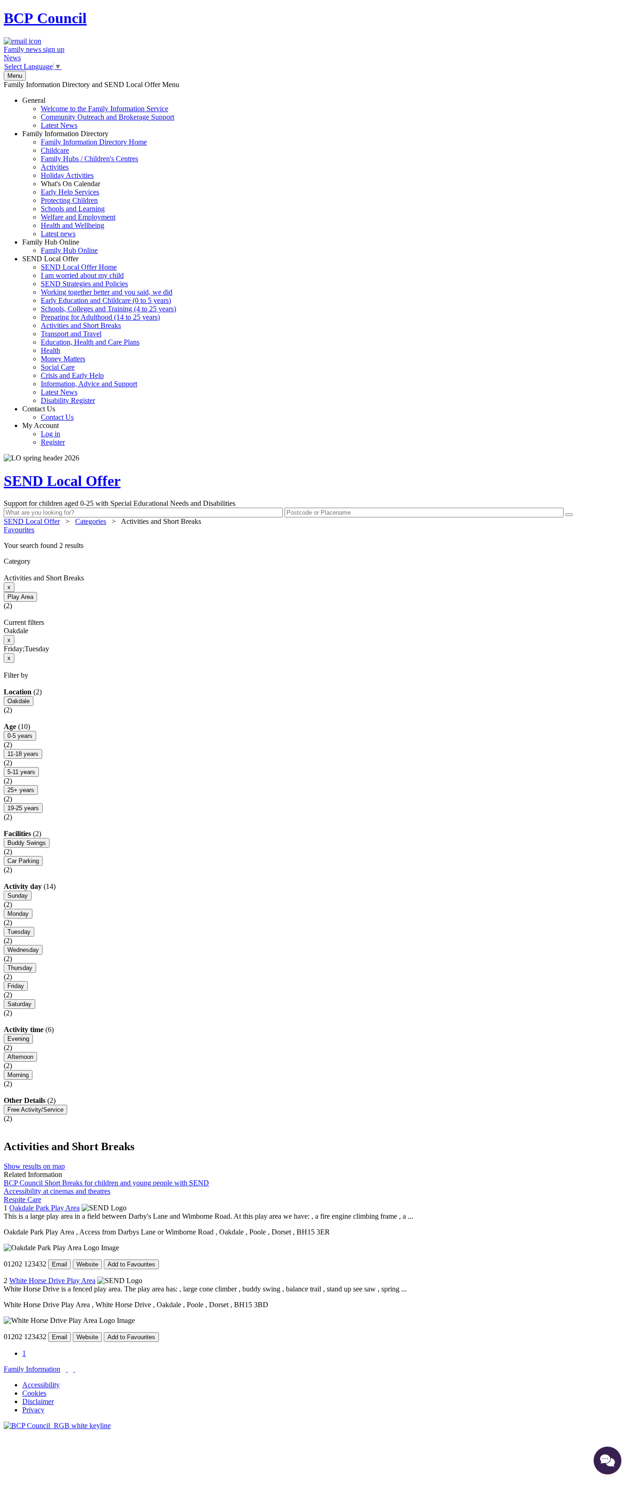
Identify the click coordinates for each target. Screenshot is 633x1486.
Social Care (58, 367)
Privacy (33, 1410)
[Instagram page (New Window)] (74, 1369)
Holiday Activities (67, 175)
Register (53, 442)
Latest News (59, 125)
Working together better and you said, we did (106, 292)
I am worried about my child (82, 275)
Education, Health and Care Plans (90, 342)
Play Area (20, 596)
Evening (18, 1038)
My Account (43, 434)
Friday (15, 985)
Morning (18, 1074)
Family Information (32, 1369)
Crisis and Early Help (72, 375)
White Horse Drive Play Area (52, 1281)
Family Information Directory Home (94, 142)
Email (59, 1264)
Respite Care (22, 1199)
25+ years (20, 790)
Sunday (17, 895)
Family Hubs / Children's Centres (89, 159)
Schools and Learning (73, 209)
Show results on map (34, 1166)
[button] (316, 546)
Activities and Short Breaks (81, 325)
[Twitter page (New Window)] (67, 1369)
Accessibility (41, 1385)
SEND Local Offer (99, 329)
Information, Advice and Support (89, 384)
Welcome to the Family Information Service (104, 109)
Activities (55, 167)
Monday (18, 913)
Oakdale (18, 701)
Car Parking (23, 860)
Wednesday (23, 949)
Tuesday (19, 931)
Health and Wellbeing (72, 225)
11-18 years (22, 753)
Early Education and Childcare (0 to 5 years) (106, 300)
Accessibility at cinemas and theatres (57, 1191)
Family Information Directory (84, 184)
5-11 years (21, 771)
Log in (50, 434)
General (98, 112)
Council (45, 18)
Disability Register (68, 400)
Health (50, 350)
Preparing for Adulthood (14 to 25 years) (100, 317)
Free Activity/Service (35, 1109)
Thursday (19, 967)
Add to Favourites (131, 1264)
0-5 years (19, 735)
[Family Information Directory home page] (57, 1425)
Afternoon (20, 1056)
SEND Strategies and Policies (84, 284)
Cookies (34, 1393)
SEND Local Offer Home (79, 267)
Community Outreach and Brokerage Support (107, 117)
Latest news (58, 234)
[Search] (569, 514)
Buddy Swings (26, 842)
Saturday (19, 1004)
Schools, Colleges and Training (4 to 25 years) (108, 309)
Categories (90, 521)
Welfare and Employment (78, 217)
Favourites (19, 530)
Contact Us (48, 413)
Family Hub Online (60, 246)
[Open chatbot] (607, 1460)
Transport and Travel (71, 334)
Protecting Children (69, 200)
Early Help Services (70, 192)
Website (87, 1264)
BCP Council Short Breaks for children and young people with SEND (106, 1183)
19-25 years (23, 808)
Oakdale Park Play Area (44, 1208)
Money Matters (63, 359)
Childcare (55, 150)
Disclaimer (38, 1401)
